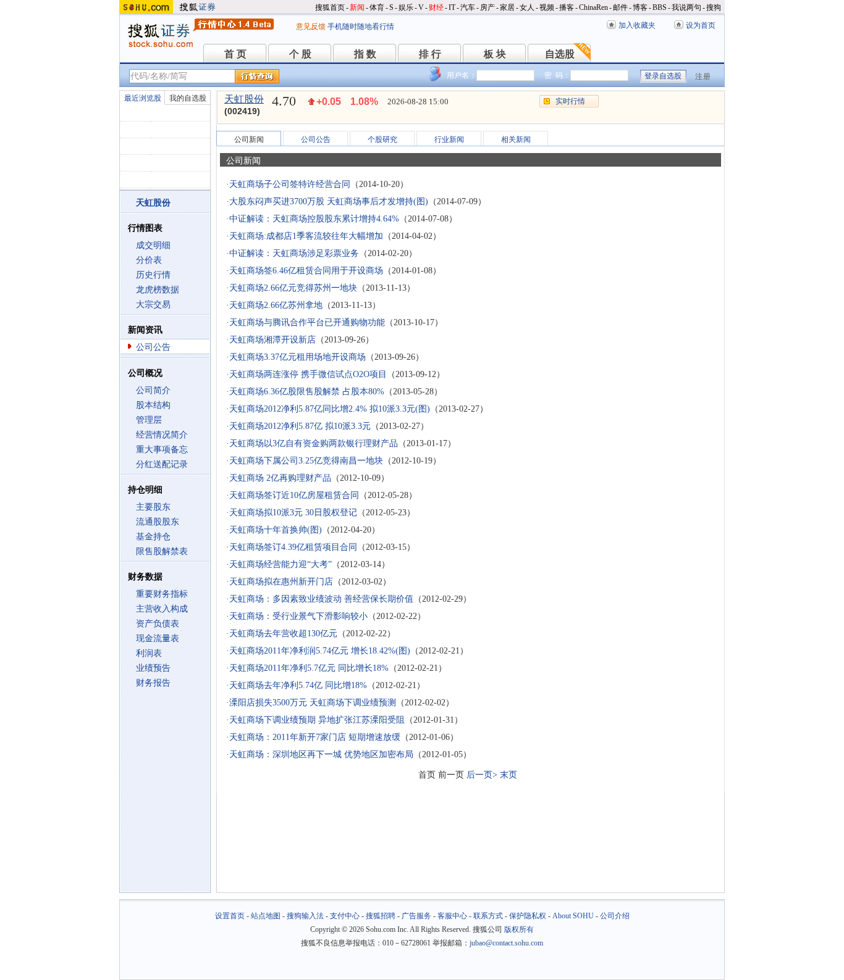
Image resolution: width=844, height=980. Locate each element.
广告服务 (416, 915)
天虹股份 (244, 99)
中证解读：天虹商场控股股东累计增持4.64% (314, 218)
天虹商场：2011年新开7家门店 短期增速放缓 (314, 737)
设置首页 (230, 915)
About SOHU (573, 915)
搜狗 (713, 7)
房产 (487, 7)
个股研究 (382, 139)
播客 (566, 7)
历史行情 (153, 275)
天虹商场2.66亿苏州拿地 (276, 305)
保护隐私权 (527, 915)
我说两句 (686, 7)
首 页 (235, 54)
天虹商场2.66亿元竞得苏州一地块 (293, 288)
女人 (527, 7)
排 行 (430, 54)
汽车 (467, 7)
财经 (436, 7)
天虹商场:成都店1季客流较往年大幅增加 (306, 236)
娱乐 (406, 7)
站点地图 (266, 915)
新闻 (357, 7)
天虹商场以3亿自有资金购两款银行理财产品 (313, 443)
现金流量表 (157, 638)
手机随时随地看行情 (360, 26)
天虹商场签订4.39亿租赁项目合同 (293, 547)
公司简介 (153, 390)
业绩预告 (153, 668)
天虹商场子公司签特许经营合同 (289, 184)
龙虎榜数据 (157, 289)
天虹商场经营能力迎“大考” (280, 564)
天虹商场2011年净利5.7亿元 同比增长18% (309, 668)
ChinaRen (593, 7)
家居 (507, 7)
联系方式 (488, 915)
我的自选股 (187, 98)
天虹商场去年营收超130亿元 (283, 633)
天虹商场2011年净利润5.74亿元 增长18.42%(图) (319, 650)
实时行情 (570, 101)
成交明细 (153, 245)
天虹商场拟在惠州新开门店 (281, 581)
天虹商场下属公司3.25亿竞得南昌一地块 (306, 460)
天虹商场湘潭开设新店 (272, 339)
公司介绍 (615, 915)
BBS (659, 7)
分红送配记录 (162, 464)
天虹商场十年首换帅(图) (275, 529)
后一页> (481, 774)
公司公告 (153, 347)
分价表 (149, 260)
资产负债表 (157, 623)
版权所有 (519, 929)
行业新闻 (449, 139)
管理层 (149, 420)
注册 (703, 76)
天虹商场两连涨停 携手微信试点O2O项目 (308, 374)
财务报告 (153, 682)
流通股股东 (157, 521)
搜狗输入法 (305, 915)
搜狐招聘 (380, 915)
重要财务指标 (162, 594)
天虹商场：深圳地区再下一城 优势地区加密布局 (321, 754)
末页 (508, 774)
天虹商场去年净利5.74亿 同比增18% (298, 685)
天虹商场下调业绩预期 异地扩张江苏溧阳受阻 (317, 720)
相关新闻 (516, 139)
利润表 (149, 653)
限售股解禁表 (162, 551)
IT (452, 7)
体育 (376, 7)
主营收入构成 (162, 608)
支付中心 (345, 915)
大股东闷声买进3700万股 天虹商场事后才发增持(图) (328, 201)
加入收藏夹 (637, 25)
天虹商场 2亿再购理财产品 (280, 478)
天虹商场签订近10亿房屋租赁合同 (294, 495)
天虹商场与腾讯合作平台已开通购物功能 (307, 322)
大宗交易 (153, 304)
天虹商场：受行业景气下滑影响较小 (298, 616)
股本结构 (153, 405)
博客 (640, 7)
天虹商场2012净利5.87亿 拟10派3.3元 (300, 426)
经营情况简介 (162, 434)
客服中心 (452, 915)
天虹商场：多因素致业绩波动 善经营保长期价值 (321, 599)
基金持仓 (153, 536)
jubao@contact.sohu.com (506, 943)
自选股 (560, 54)
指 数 (365, 54)
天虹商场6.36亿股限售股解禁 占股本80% (306, 391)
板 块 (495, 54)
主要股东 (153, 507)
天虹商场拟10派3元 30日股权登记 (293, 512)
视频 (546, 7)
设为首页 (700, 25)
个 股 (300, 54)
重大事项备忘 (162, 449)
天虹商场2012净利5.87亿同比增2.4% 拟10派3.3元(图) (329, 408)
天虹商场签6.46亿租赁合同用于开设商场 (306, 270)
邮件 (620, 7)
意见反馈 (311, 26)
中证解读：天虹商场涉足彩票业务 (294, 253)
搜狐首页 (330, 7)
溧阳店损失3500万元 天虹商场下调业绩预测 (312, 702)
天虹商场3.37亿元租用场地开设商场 (297, 357)
